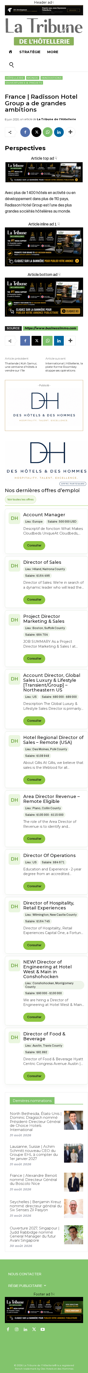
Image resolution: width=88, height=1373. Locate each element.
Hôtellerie (15, 77)
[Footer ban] (44, 1310)
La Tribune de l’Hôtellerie (56, 119)
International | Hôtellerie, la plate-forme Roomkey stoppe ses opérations (64, 367)
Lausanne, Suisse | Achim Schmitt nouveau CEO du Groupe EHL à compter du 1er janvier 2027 (34, 1152)
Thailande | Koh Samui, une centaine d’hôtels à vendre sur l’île (21, 367)
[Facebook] (25, 132)
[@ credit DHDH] (44, 14)
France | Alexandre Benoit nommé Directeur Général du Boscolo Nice (33, 1179)
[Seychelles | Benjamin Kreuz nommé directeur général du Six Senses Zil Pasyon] (73, 1208)
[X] (36, 132)
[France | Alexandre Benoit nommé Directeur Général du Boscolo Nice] (73, 1182)
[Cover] (44, 187)
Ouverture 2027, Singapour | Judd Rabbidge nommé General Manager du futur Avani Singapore (34, 1234)
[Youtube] (43, 1330)
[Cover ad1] (44, 297)
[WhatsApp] (48, 132)
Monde (32, 77)
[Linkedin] (59, 132)
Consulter (34, 545)
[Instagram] (17, 1330)
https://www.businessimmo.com (50, 328)
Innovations (52, 77)
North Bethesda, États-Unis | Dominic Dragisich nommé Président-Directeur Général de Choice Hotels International (36, 1121)
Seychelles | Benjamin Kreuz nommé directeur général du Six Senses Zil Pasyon (36, 1205)
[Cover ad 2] (44, 246)
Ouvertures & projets (24, 82)
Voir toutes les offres (20, 499)
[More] (70, 132)
